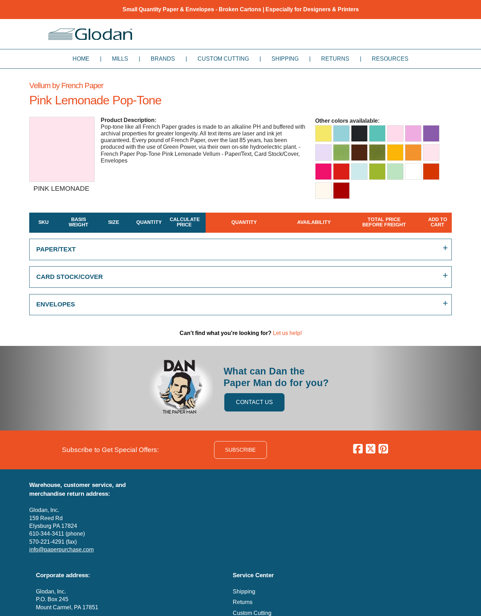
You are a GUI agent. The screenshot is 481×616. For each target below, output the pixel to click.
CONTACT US (254, 402)
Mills (120, 59)
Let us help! (287, 333)
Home (81, 59)
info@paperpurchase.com (61, 550)
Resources (390, 59)
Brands (163, 59)
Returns (335, 59)
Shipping (285, 59)
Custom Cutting (223, 59)
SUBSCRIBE (240, 450)
